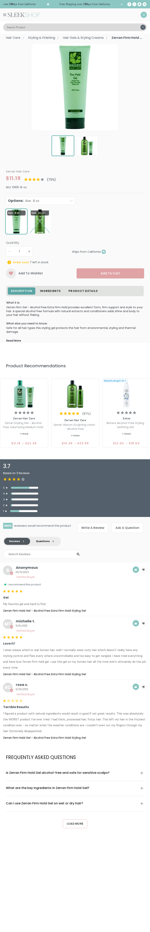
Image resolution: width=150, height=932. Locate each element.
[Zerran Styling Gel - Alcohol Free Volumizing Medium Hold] (24, 394)
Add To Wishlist (30, 273)
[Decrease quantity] (9, 251)
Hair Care (13, 37)
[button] (136, 569)
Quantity (12, 243)
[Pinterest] (144, 4)
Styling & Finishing (41, 37)
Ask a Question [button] (127, 528)
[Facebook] (129, 4)
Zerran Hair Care (17, 171)
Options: (23, 200)
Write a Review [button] (92, 528)
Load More (75, 824)
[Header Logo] (24, 14)
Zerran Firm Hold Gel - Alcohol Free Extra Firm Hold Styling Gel (44, 611)
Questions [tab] (43, 541)
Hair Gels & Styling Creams (83, 37)
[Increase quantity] (29, 251)
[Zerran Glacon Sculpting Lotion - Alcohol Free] (75, 394)
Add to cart (110, 273)
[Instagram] (139, 4)
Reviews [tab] (14, 541)
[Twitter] (134, 4)
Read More (13, 341)
